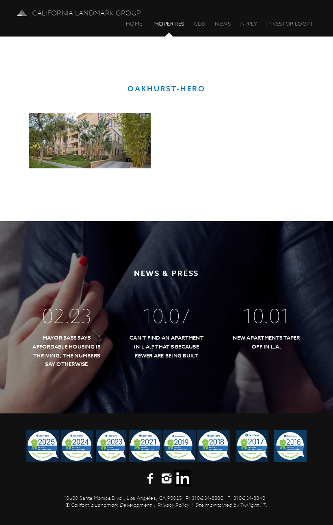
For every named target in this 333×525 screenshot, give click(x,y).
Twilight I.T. (254, 505)
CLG (199, 23)
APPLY (248, 23)
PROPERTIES (168, 23)
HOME (134, 23)
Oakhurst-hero (166, 89)
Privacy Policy (173, 505)
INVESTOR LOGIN (289, 23)
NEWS (223, 23)
